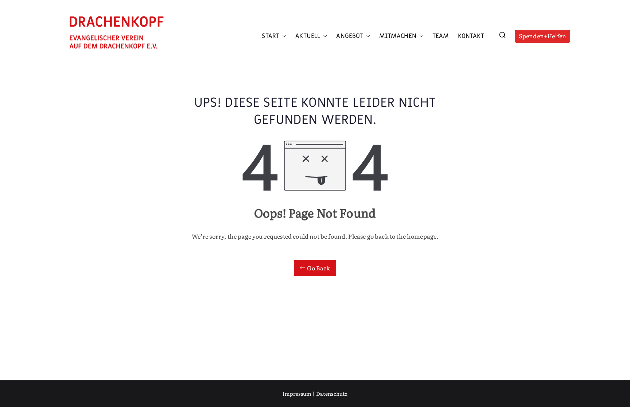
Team (440, 36)
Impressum (297, 393)
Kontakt (471, 36)
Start (270, 36)
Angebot (349, 36)
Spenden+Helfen (542, 35)
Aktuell (307, 36)
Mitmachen (397, 36)
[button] (283, 36)
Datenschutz (332, 393)
